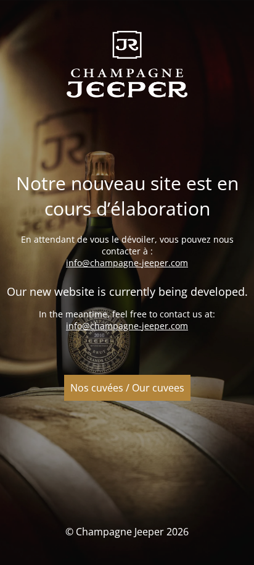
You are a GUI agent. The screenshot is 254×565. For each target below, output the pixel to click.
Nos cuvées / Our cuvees (127, 388)
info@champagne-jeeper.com (127, 263)
